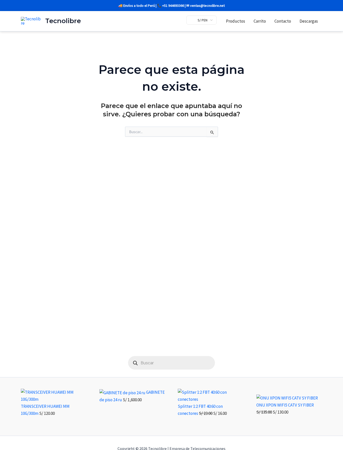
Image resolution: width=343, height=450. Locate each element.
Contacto (282, 21)
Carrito (260, 21)
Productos (235, 21)
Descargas (309, 21)
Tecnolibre (63, 21)
